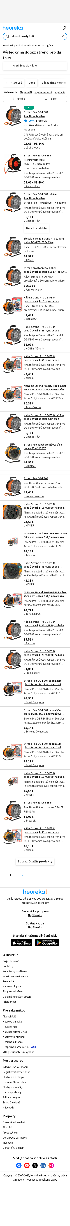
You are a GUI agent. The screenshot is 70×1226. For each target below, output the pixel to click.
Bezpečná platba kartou (16, 1047)
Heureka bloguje (12, 986)
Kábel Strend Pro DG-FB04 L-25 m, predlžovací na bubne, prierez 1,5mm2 (44, 419)
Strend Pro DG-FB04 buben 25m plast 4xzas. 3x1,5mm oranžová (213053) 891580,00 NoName (42, 684)
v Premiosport (32, 673)
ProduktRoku (10, 1133)
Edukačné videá (11, 1103)
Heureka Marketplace (15, 1082)
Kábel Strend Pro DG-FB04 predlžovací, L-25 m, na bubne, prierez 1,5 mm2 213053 (42, 330)
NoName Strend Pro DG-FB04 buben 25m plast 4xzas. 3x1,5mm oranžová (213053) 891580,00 (45, 596)
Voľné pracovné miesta (15, 976)
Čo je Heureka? (11, 961)
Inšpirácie (8, 1143)
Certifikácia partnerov (15, 1138)
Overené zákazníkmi (14, 1122)
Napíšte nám (35, 915)
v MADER (29, 526)
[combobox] (35, 36)
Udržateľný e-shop (13, 1148)
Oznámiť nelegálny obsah (17, 997)
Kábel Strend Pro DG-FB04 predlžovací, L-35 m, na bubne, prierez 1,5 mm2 (42, 566)
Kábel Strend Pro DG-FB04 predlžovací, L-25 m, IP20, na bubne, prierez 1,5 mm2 (45, 625)
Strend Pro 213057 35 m (38, 156)
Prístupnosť (9, 1002)
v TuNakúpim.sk (32, 407)
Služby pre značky (13, 1087)
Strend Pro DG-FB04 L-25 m (40, 194)
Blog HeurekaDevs (13, 991)
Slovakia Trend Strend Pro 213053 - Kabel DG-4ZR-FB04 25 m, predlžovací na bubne (45, 242)
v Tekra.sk (29, 555)
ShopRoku (8, 1127)
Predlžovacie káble (34, 116)
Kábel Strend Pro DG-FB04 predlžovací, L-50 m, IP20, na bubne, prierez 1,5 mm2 (45, 777)
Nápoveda (8, 1108)
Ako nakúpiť (9, 1017)
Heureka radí (10, 1027)
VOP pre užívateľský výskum (18, 1052)
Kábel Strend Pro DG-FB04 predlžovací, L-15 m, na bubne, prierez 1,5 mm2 (42, 301)
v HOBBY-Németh (34, 349)
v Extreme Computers (36, 732)
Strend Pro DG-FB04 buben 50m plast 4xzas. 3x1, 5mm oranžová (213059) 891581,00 (43, 714)
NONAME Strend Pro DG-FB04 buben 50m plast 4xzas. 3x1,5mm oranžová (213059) (45, 537)
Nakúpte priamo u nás (15, 1032)
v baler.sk (29, 378)
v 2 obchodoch (32, 186)
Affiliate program (12, 1097)
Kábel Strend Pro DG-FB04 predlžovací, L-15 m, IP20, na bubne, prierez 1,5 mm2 (45, 508)
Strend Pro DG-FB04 (36, 112)
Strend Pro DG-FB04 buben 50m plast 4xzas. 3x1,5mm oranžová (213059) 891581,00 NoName (42, 747)
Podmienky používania (15, 971)
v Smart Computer (34, 702)
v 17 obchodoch (32, 148)
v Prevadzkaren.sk (34, 496)
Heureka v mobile (12, 1022)
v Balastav (29, 643)
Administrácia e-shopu (15, 1067)
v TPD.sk (29, 260)
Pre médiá (8, 981)
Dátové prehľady (12, 1092)
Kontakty (8, 966)
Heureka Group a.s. (40, 1176)
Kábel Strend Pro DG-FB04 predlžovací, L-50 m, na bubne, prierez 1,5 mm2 (42, 360)
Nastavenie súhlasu (14, 1037)
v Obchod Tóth (32, 221)
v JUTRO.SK (30, 319)
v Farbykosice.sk (33, 290)
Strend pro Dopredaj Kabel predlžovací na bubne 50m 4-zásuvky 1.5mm (45, 271)
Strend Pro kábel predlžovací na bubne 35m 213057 (43, 446)
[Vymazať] (62, 36)
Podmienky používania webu (41, 1180)
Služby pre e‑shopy (13, 1077)
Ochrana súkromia (13, 1042)
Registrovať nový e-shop (16, 1072)
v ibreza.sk (30, 821)
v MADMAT (30, 466)
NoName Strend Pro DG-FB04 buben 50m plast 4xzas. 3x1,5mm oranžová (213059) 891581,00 (45, 389)
